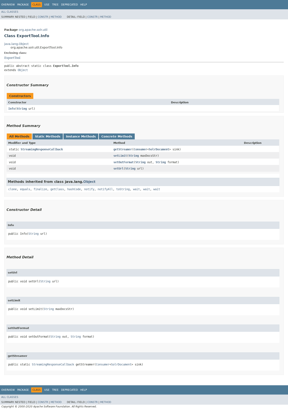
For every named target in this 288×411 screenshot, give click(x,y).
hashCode (74, 189)
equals (25, 189)
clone (12, 189)
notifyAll (105, 189)
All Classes (9, 11)
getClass (57, 189)
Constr (43, 16)
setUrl (118, 168)
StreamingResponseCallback (42, 149)
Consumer (140, 149)
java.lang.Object (16, 44)
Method (56, 16)
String (22, 108)
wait (136, 189)
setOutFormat (123, 162)
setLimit (120, 155)
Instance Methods (81, 136)
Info (11, 108)
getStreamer (122, 149)
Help (83, 4)
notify (89, 189)
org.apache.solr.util (33, 29)
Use (47, 4)
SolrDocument (159, 149)
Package (23, 4)
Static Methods (47, 136)
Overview (8, 4)
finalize (40, 189)
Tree (55, 4)
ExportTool (12, 57)
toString (123, 189)
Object (23, 70)
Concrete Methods (116, 136)
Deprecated (69, 4)
